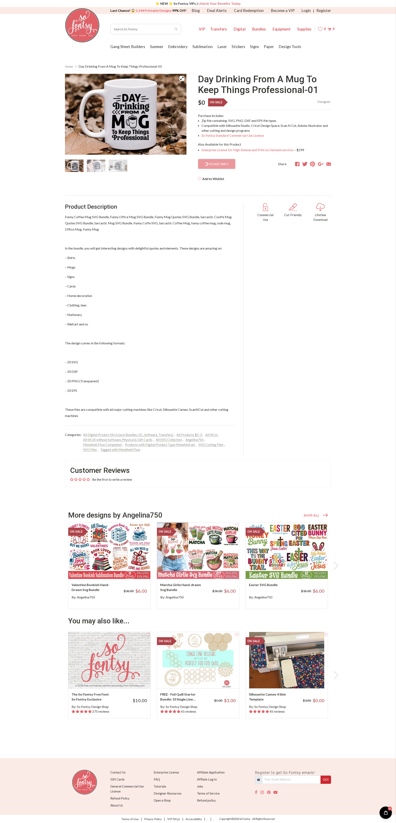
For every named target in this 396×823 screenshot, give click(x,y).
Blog (196, 10)
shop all (311, 515)
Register (323, 10)
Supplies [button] (304, 29)
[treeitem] (74, 166)
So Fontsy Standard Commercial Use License (233, 135)
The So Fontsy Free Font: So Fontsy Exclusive (90, 696)
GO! (326, 779)
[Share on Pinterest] (312, 163)
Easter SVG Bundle (263, 585)
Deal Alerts (217, 10)
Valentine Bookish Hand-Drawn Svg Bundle (90, 587)
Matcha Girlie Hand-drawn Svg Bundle (180, 587)
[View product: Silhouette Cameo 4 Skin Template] (287, 660)
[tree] (125, 166)
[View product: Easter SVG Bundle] (287, 551)
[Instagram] (262, 792)
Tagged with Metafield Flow (120, 449)
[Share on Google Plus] (321, 163)
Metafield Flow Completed (102, 444)
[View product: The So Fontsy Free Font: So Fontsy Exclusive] (109, 660)
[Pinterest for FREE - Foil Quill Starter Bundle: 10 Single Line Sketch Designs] (204, 680)
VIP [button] (202, 29)
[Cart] (329, 29)
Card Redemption (249, 10)
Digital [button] (239, 29)
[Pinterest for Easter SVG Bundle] (292, 571)
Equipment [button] (281, 29)
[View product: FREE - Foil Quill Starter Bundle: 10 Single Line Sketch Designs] (198, 660)
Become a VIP (283, 10)
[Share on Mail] (328, 163)
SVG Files (90, 449)
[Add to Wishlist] (148, 524)
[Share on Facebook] (297, 163)
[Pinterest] (268, 792)
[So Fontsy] (82, 25)
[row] (198, 565)
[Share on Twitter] (305, 163)
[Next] (178, 115)
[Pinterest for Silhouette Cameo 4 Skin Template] (292, 680)
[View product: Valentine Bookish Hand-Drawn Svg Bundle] (109, 551)
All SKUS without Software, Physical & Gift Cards (117, 440)
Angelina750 (194, 440)
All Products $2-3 (189, 435)
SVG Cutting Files (210, 444)
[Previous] (73, 115)
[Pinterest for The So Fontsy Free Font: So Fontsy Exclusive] (115, 680)
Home (69, 66)
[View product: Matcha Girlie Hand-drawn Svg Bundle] (198, 551)
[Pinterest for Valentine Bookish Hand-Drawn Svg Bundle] (115, 571)
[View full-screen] (181, 78)
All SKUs (211, 435)
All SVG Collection (169, 440)
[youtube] (275, 792)
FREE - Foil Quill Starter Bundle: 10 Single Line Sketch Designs (178, 697)
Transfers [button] (218, 29)
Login (306, 10)
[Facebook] (256, 792)
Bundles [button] (259, 29)
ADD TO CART (133, 570)
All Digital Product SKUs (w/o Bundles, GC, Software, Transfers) (128, 435)
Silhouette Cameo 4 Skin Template (267, 696)
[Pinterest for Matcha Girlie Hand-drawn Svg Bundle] (204, 571)
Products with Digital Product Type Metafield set (160, 444)
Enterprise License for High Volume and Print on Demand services (247, 150)
